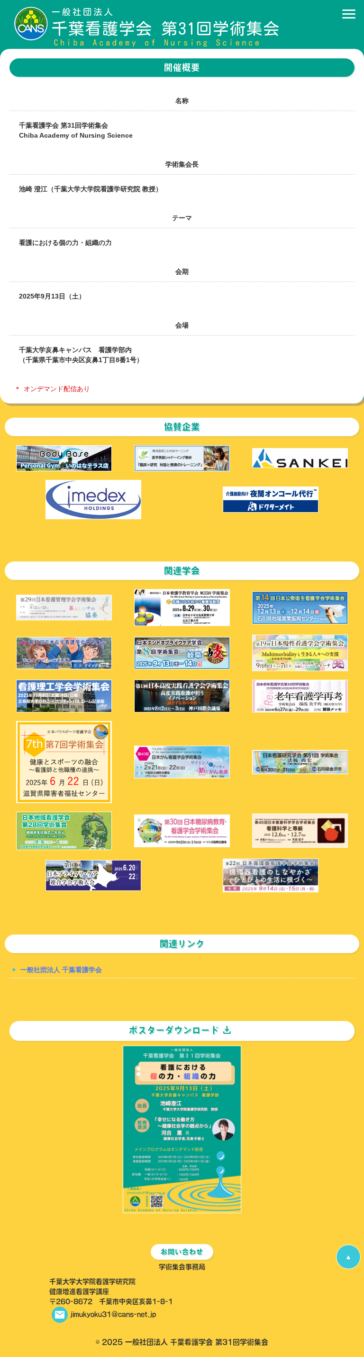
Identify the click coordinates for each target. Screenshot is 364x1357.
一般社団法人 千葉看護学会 (61, 969)
